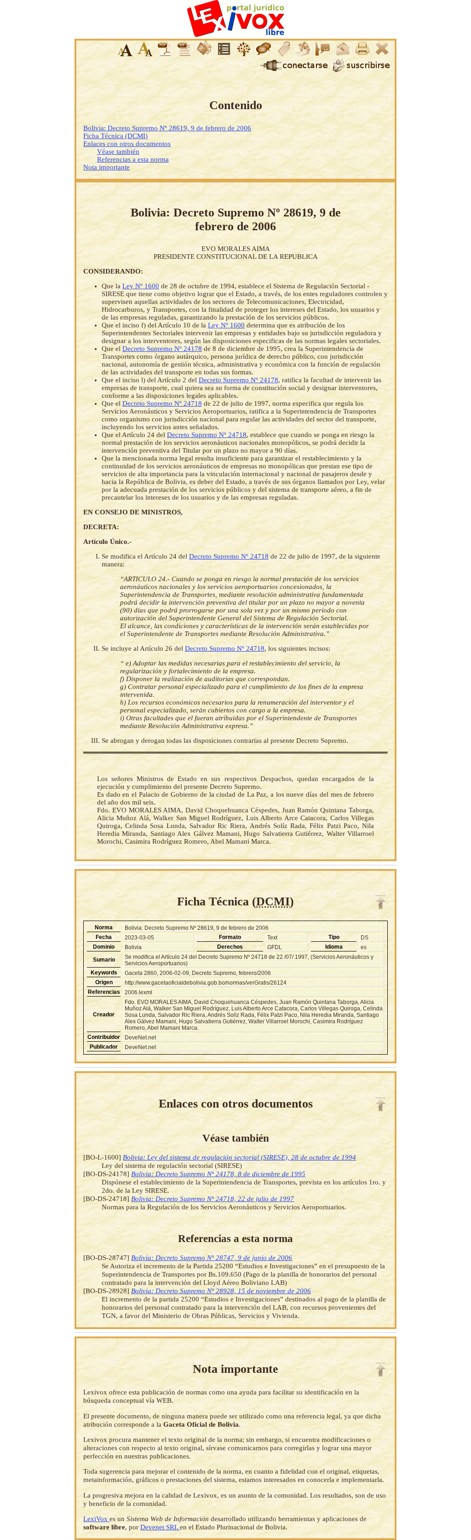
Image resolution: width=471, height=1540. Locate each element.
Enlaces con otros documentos (127, 143)
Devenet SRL (160, 1527)
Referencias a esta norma (133, 159)
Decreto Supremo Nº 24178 (162, 348)
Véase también (118, 151)
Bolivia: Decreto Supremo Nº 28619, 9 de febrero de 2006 (167, 128)
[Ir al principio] (380, 902)
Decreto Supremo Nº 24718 (162, 403)
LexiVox (96, 1518)
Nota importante (106, 167)
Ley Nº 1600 (140, 286)
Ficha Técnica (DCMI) (115, 136)
